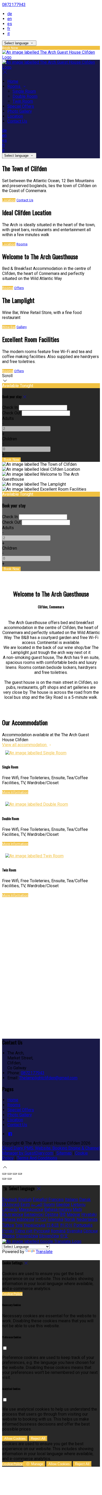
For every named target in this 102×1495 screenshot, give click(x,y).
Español (40, 1199)
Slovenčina (49, 1235)
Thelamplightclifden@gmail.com (48, 1077)
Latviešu (10, 1209)
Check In (10, 407)
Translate (44, 1251)
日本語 (52, 1225)
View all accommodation (25, 744)
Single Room (24, 91)
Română (58, 1230)
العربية (36, 1204)
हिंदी (62, 1214)
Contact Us (17, 121)
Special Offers (20, 106)
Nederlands (87, 1219)
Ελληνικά (10, 1204)
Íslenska (55, 1219)
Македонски (31, 1209)
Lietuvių (78, 1204)
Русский (41, 1230)
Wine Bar (8, 327)
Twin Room (23, 101)
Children (9, 438)
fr (8, 28)
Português (83, 1225)
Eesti (25, 1204)
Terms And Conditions (37, 1158)
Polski (8, 1230)
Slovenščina (27, 1235)
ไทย (18, 1225)
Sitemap (64, 1153)
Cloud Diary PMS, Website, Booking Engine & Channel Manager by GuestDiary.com (51, 1151)
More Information (15, 792)
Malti (77, 1209)
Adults (8, 418)
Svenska (74, 1230)
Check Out (11, 412)
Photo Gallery (19, 111)
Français (56, 1199)
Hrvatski (89, 1214)
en (9, 18)
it (8, 33)
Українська (34, 1225)
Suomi (49, 1204)
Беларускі (34, 1214)
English (25, 1199)
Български (12, 1214)
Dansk (85, 1199)
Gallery (21, 327)
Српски (90, 1230)
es (9, 23)
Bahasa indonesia (18, 1219)
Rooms (14, 86)
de (9, 13)
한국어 (66, 1225)
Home (12, 81)
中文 (64, 1235)
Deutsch (9, 1199)
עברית (41, 1219)
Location (15, 116)
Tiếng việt (23, 1230)
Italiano (71, 1199)
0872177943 (14, 4)
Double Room (25, 96)
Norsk (69, 1219)
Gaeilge (63, 1204)
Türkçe (8, 1225)
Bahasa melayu (58, 1209)
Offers (19, 288)
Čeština (51, 1214)
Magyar (73, 1214)
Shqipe (8, 1235)
